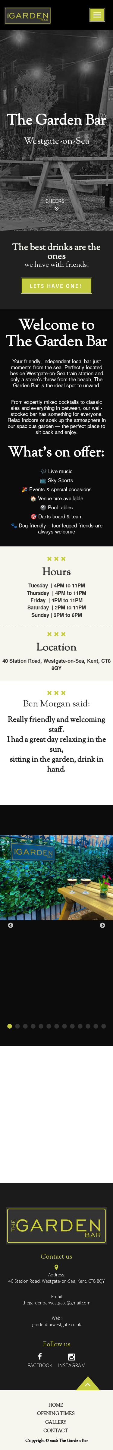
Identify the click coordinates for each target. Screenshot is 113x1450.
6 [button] (49, 1027)
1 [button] (10, 1027)
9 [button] (72, 1027)
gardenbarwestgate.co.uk (56, 1324)
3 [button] (25, 1027)
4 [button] (33, 1027)
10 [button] (80, 1027)
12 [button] (96, 1027)
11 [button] (88, 1027)
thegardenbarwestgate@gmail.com (56, 1303)
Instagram (72, 1365)
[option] (56, 130)
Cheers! (56, 201)
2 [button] (17, 1027)
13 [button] (104, 1027)
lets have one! (56, 286)
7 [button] (57, 1027)
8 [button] (64, 1027)
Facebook (39, 1365)
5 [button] (41, 1027)
